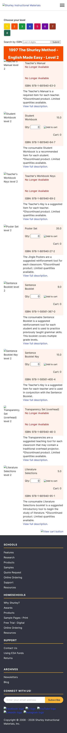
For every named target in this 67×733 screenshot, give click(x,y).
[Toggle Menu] (62, 5)
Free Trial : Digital (14, 622)
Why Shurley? (12, 602)
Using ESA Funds (14, 653)
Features (9, 552)
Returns (8, 658)
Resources (10, 587)
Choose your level (14, 20)
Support (8, 582)
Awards (8, 607)
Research (9, 557)
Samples (9, 567)
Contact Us (10, 648)
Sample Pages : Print (16, 617)
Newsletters (11, 677)
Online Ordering (13, 577)
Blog (6, 682)
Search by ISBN (13, 41)
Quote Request (12, 572)
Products (9, 562)
